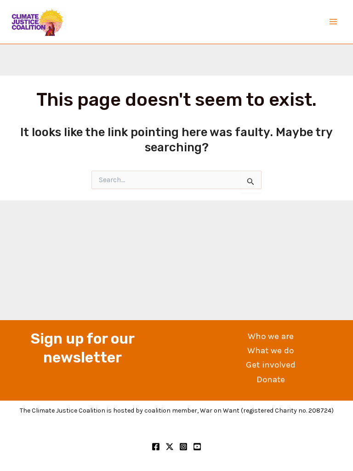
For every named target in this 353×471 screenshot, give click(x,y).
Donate (270, 379)
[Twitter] (169, 446)
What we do (270, 350)
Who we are (271, 336)
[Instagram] (183, 446)
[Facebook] (156, 446)
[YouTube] (197, 446)
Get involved (271, 365)
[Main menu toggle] (333, 22)
